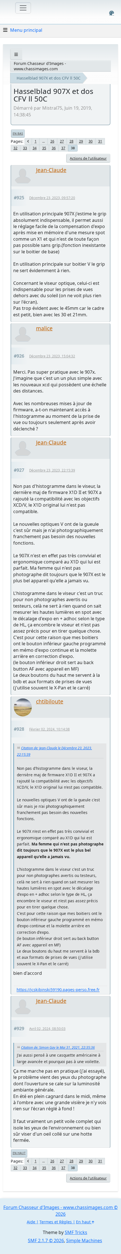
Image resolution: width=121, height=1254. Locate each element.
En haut (19, 1153)
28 (71, 141)
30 (91, 141)
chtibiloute (49, 701)
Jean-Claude (51, 170)
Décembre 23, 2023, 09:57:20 (52, 198)
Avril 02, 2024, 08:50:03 (47, 1029)
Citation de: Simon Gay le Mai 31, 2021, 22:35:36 (58, 1047)
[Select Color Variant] (111, 13)
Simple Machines (84, 1240)
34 (35, 148)
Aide (31, 1221)
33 (25, 148)
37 (63, 148)
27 (62, 141)
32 (15, 148)
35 (44, 148)
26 (52, 141)
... (43, 141)
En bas (18, 134)
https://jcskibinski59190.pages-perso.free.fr (58, 989)
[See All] (16, 54)
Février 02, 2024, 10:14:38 (49, 729)
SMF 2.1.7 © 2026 (46, 1240)
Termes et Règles (55, 1221)
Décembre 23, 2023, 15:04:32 (52, 356)
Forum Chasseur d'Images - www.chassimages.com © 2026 (60, 1210)
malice (44, 328)
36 (54, 148)
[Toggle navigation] (23, 7)
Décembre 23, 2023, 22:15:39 (52, 470)
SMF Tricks (76, 1232)
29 (81, 141)
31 (100, 141)
